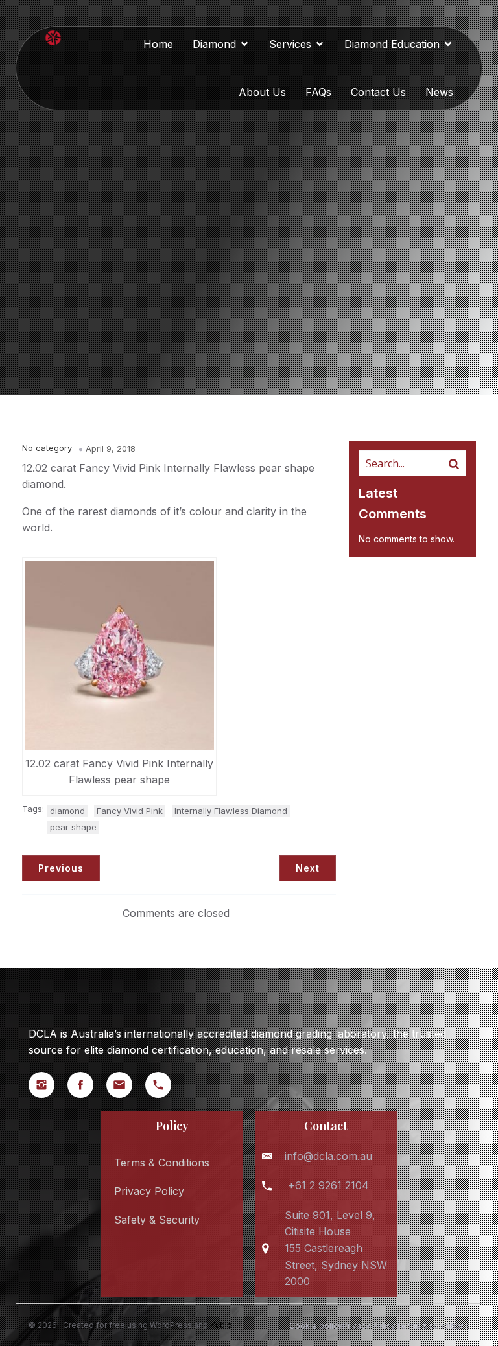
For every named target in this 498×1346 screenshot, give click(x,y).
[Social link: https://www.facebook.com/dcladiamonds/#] (86, 1085)
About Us (262, 92)
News (439, 92)
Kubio (221, 1325)
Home (158, 44)
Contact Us (378, 92)
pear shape (73, 827)
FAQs (318, 92)
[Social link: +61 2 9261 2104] (164, 1085)
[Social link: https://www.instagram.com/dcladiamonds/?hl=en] (48, 1085)
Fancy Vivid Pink (130, 811)
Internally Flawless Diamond (230, 811)
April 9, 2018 (111, 448)
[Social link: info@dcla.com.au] (125, 1085)
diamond (67, 811)
